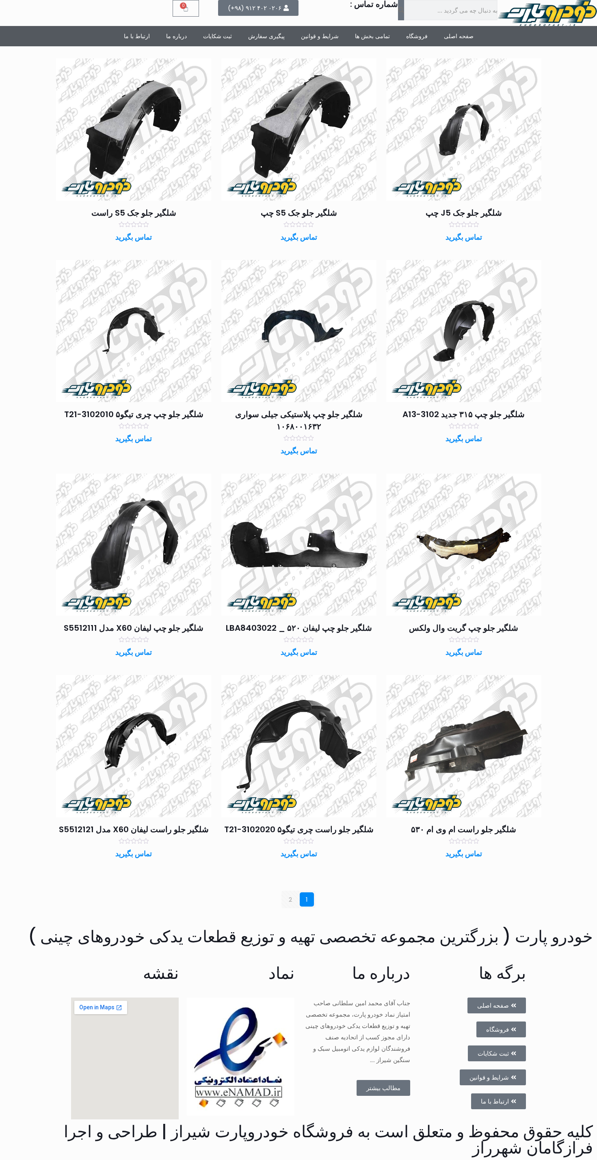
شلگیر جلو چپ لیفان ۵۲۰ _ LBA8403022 (299, 628)
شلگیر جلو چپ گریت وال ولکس (463, 628)
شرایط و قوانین (320, 36)
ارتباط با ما (137, 36)
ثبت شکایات (217, 36)
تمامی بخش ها (372, 36)
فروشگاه (417, 36)
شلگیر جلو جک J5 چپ (464, 213)
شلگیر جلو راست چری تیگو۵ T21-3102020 (299, 829)
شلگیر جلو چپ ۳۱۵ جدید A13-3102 (463, 414)
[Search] (401, 10)
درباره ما (176, 36)
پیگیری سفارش (266, 36)
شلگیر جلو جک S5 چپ (299, 213)
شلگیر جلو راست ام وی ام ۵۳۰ (463, 829)
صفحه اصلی (459, 36)
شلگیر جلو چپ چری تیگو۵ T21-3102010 (133, 414)
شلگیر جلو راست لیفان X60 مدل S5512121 (134, 829)
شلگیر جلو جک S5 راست (133, 213)
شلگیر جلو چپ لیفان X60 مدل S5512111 (133, 628)
